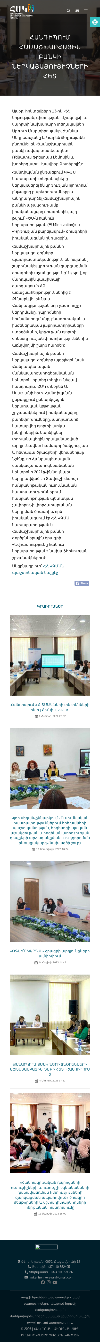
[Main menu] (86, 11)
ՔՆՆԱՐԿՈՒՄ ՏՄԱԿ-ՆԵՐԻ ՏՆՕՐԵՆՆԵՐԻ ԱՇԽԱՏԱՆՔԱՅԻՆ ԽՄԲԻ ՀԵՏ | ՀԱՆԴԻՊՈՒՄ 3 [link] (50, 1069)
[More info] (77, 11)
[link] (95, 22)
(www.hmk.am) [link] (37, 1322)
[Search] (68, 11)
